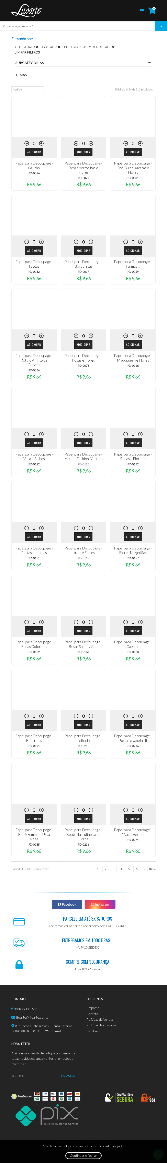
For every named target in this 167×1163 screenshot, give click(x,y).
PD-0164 (83, 652)
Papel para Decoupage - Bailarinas (34, 738)
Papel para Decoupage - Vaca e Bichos (34, 456)
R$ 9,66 (34, 184)
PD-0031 (133, 178)
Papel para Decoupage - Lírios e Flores (83, 550)
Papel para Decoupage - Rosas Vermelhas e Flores (83, 167)
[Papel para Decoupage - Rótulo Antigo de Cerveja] (34, 309)
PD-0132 (133, 464)
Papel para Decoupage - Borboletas (83, 263)
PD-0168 (133, 652)
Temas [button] (21, 75)
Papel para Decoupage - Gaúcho (34, 165)
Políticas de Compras (101, 1025)
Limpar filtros (27, 52)
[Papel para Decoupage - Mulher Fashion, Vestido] (83, 407)
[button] (152, 10)
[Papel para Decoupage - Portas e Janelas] (34, 501)
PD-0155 (83, 558)
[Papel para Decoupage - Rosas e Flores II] (132, 407)
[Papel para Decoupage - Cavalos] (132, 595)
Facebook (69, 904)
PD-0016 (34, 173)
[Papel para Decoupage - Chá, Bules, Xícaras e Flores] (132, 116)
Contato (92, 1014)
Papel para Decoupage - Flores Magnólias (133, 550)
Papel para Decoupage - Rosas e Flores (83, 357)
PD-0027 (83, 178)
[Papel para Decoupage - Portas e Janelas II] (132, 689)
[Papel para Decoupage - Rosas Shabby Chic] (83, 595)
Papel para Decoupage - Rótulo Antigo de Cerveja (34, 360)
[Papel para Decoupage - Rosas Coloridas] (34, 595)
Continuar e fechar (83, 1155)
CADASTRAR (69, 1076)
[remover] (39, 47)
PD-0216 (133, 746)
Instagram (102, 904)
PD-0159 (34, 652)
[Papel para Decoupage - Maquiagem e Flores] (132, 309)
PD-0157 (133, 558)
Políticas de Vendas (100, 1019)
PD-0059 (133, 271)
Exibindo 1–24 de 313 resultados (134, 89)
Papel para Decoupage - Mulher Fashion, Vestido (83, 456)
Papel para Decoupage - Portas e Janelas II (133, 738)
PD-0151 (34, 558)
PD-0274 (133, 839)
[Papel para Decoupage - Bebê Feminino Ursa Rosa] (34, 783)
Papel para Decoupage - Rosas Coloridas (34, 644)
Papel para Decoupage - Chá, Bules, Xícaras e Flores (133, 167)
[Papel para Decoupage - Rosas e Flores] (83, 309)
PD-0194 (34, 746)
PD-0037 (83, 271)
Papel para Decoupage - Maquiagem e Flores (133, 357)
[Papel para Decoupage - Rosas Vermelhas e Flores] (83, 116)
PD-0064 (34, 370)
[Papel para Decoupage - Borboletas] (83, 215)
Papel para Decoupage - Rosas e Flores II (133, 456)
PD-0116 (133, 365)
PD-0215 (83, 746)
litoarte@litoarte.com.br (33, 1017)
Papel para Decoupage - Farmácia (133, 263)
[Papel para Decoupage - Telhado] (83, 689)
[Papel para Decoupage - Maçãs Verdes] (132, 783)
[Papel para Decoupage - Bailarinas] (34, 689)
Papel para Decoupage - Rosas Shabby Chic (83, 644)
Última (152, 869)
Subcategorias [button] (29, 62)
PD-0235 (34, 844)
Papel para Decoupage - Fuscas (34, 263)
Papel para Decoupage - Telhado (83, 738)
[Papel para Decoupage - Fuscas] (34, 215)
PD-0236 (83, 844)
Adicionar (34, 152)
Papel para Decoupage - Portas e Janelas (34, 550)
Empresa (93, 1008)
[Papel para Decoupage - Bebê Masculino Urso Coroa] (83, 783)
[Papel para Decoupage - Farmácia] (132, 215)
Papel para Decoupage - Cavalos (133, 644)
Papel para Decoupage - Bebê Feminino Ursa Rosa (34, 834)
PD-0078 (83, 365)
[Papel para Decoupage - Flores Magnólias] (132, 501)
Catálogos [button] (94, 1031)
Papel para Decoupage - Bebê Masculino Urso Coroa (83, 834)
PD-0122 (34, 464)
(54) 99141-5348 (27, 1008)
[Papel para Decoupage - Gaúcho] (34, 116)
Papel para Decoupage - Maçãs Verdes (133, 832)
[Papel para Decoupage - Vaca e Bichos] (34, 407)
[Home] (26, 10)
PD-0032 (34, 271)
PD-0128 (83, 464)
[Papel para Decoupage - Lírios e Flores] (83, 501)
